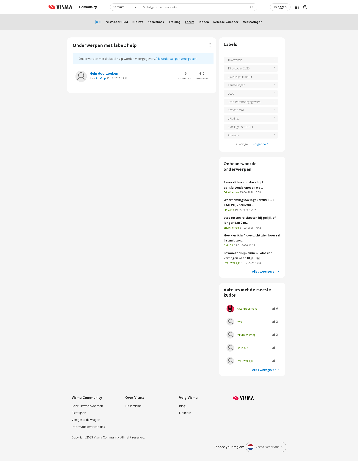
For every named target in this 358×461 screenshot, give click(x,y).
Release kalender (225, 22)
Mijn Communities (296, 7)
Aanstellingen (236, 85)
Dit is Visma (133, 406)
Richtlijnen (79, 413)
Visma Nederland (268, 447)
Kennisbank (156, 22)
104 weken (235, 60)
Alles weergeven (264, 271)
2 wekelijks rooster (240, 77)
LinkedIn (185, 413)
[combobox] (198, 7)
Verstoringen (252, 22)
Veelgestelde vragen (86, 420)
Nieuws (137, 22)
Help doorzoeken (104, 73)
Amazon (233, 135)
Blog (182, 406)
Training (174, 22)
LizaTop (101, 78)
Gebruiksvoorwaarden (87, 406)
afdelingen (234, 118)
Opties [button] (210, 45)
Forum (189, 22)
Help (305, 7)
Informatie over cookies (88, 427)
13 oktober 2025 (239, 68)
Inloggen (280, 7)
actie (231, 93)
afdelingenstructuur (240, 127)
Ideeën (204, 22)
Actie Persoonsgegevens (244, 102)
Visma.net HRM (117, 22)
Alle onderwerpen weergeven (176, 59)
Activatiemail (236, 110)
